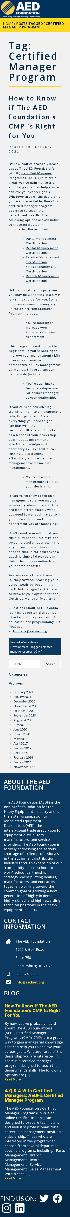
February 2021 (23, 692)
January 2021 (22, 696)
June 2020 (20, 729)
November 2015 (24, 766)
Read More (13, 1079)
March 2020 (21, 734)
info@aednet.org (30, 982)
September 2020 (24, 715)
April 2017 (20, 743)
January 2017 (22, 748)
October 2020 (23, 710)
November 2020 (24, 706)
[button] (64, 9)
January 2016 (22, 762)
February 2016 (23, 757)
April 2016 (20, 752)
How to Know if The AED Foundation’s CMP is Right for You (33, 116)
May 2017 (20, 738)
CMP (39, 651)
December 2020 (24, 701)
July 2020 (19, 724)
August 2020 (22, 720)
